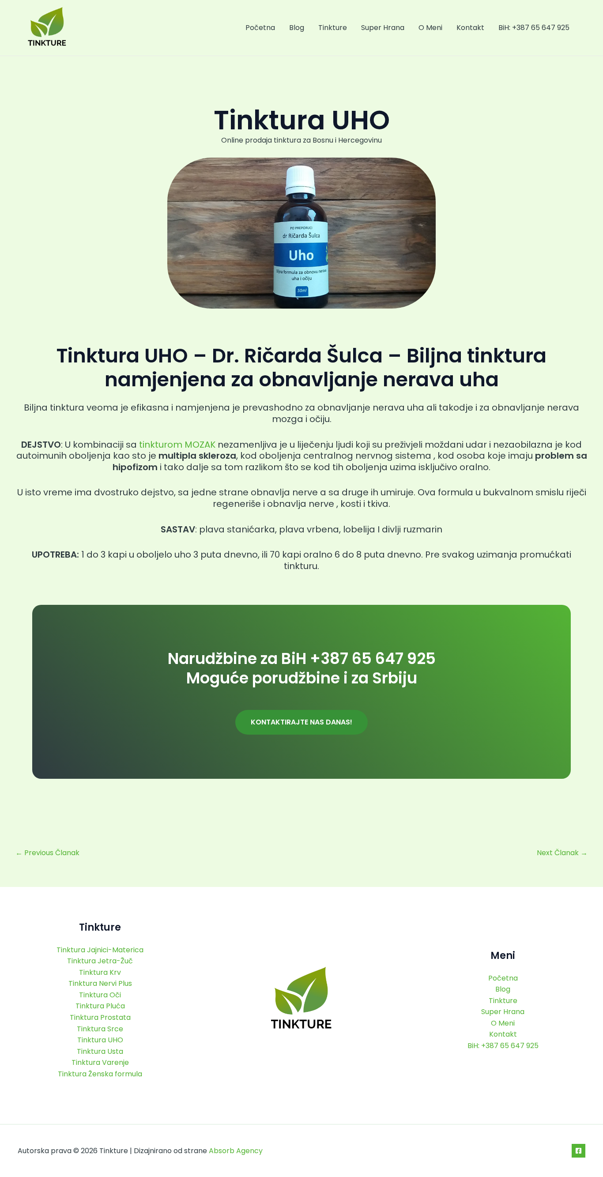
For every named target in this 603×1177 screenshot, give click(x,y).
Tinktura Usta (100, 1051)
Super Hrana (382, 28)
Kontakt (470, 28)
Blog (296, 28)
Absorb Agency (236, 1151)
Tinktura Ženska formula (100, 1074)
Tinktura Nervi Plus (100, 983)
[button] (301, 722)
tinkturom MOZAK (177, 444)
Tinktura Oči (100, 995)
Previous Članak (47, 852)
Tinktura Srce (100, 1029)
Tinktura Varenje (100, 1062)
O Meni (430, 28)
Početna (260, 28)
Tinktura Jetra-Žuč (100, 961)
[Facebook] (578, 1151)
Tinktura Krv (100, 972)
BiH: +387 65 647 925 (533, 28)
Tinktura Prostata (100, 1017)
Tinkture (332, 28)
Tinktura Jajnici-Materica (100, 950)
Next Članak (562, 852)
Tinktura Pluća (100, 1006)
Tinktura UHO (100, 1040)
